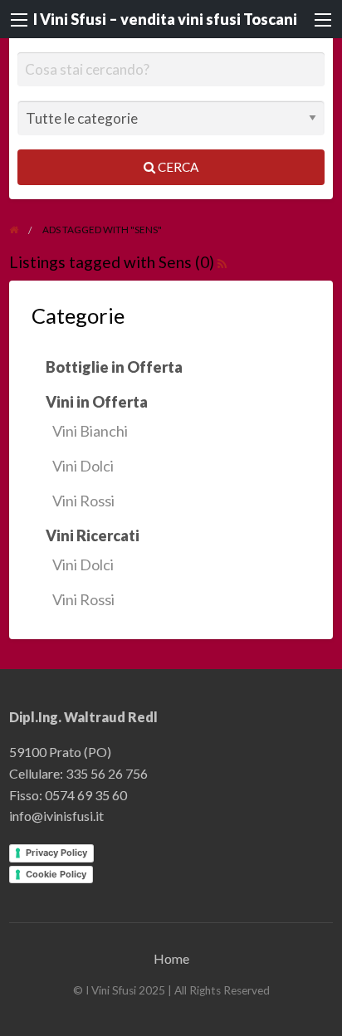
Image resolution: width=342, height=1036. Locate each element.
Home (171, 958)
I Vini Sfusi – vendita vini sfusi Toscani (165, 19)
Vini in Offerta (97, 402)
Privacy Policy (56, 852)
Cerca (176, 166)
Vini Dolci (83, 466)
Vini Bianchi (90, 431)
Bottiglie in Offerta (114, 367)
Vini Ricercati (92, 535)
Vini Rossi (83, 500)
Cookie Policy (56, 874)
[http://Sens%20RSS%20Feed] (222, 261)
